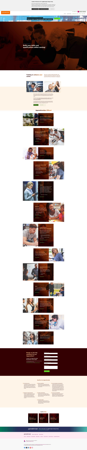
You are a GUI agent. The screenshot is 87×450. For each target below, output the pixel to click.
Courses (25, 436)
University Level (28, 436)
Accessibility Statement (56, 436)
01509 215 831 (75, 11)
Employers (80, 11)
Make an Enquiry (41, 434)
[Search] (78, 11)
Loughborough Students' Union (29, 441)
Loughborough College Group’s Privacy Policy (40, 444)
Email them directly (37, 362)
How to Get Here (46, 436)
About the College (51, 436)
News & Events (38, 436)
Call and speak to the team (29, 362)
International (84, 11)
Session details (56, 18)
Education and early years (38, 215)
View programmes (37, 141)
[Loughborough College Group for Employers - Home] (27, 434)
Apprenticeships (33, 436)
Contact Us (41, 436)
